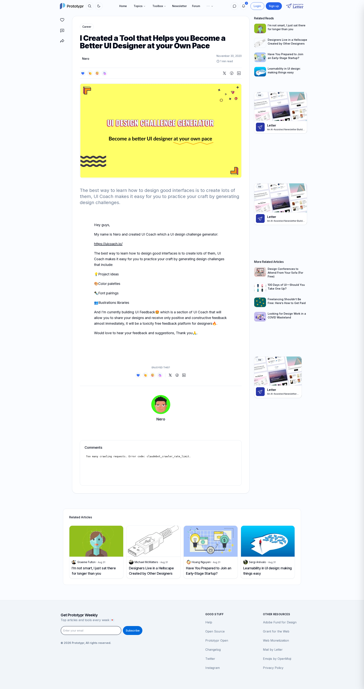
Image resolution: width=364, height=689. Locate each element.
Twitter (210, 659)
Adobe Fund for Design (280, 622)
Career (86, 26)
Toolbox (157, 6)
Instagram (212, 668)
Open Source (215, 631)
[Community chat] (234, 6)
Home (123, 6)
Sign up (274, 6)
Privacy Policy (273, 668)
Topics (138, 6)
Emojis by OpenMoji (277, 659)
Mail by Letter (273, 649)
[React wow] (97, 73)
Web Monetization (276, 640)
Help (208, 622)
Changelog (213, 649)
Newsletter (179, 6)
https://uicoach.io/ (108, 244)
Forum (196, 6)
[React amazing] (104, 73)
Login (257, 6)
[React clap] (90, 73)
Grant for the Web (276, 631)
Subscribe (133, 630)
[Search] (89, 6)
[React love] (83, 73)
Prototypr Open (216, 640)
